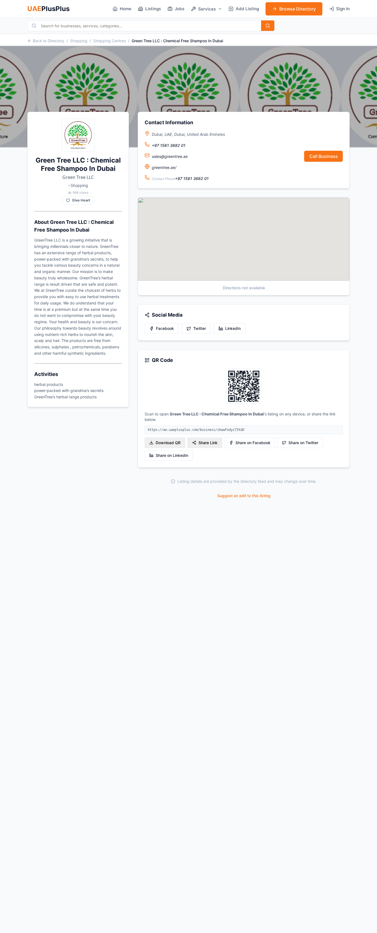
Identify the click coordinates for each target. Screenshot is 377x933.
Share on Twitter (303, 442)
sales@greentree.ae (170, 156)
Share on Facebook (252, 442)
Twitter (199, 328)
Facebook (165, 328)
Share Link (207, 442)
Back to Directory (48, 40)
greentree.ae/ (164, 167)
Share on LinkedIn (172, 455)
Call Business (323, 156)
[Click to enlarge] (243, 387)
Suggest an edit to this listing (243, 495)
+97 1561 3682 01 (168, 145)
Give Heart (81, 200)
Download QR (168, 442)
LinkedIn (233, 328)
